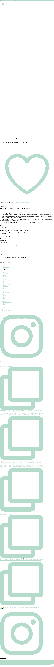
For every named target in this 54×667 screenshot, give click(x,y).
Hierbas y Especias (5, 274)
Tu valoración (2, 252)
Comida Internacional (6, 282)
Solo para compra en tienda (5, 301)
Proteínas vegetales (5, 286)
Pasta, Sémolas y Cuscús (6, 276)
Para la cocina (5, 299)
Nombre (1, 254)
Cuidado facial (5, 291)
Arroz (4, 266)
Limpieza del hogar (6, 303)
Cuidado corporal (5, 202)
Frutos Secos (5, 272)
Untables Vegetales (5, 288)
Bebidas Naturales (5, 281)
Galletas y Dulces (5, 273)
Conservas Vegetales (6, 283)
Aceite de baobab (12, 202)
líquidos (4, 304)
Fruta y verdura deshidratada (7, 271)
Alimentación (3, 265)
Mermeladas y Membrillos (6, 284)
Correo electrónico (2, 255)
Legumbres (4, 275)
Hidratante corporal (18, 202)
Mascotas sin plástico (4, 300)
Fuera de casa (3, 294)
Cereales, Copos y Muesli (6, 270)
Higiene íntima (5, 293)
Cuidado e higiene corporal (7, 302)
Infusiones (6, 268)
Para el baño (5, 297)
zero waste (27, 202)
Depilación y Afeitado (6, 292)
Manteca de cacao (23, 202)
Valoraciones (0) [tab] (4, 204)
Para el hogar (5, 298)
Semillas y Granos (5, 278)
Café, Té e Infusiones (6, 267)
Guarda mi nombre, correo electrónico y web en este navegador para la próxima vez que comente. (14, 257)
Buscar (15, 0)
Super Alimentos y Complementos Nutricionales (9, 287)
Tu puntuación (2, 246)
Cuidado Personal (4, 289)
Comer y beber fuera (6, 295)
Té (5, 269)
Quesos (4, 305)
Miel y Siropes (5, 285)
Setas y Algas (5, 279)
